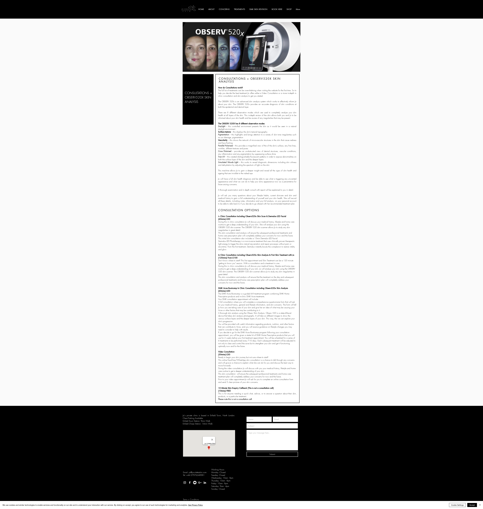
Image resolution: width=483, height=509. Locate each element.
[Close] (479, 505)
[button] (211, 9)
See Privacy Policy (195, 505)
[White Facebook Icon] (189, 482)
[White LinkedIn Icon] (205, 482)
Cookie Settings (457, 505)
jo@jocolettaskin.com (198, 472)
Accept (472, 505)
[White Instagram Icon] (184, 482)
